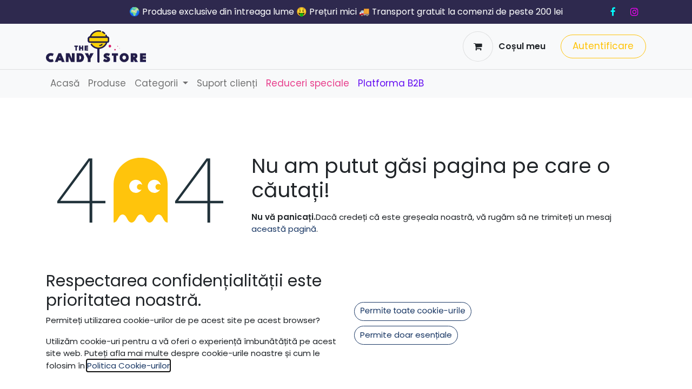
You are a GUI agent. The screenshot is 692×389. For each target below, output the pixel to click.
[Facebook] (613, 12)
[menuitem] (65, 83)
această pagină (283, 228)
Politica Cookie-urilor (128, 365)
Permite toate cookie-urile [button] (412, 311)
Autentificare (603, 45)
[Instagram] (634, 12)
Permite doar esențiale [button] (406, 334)
